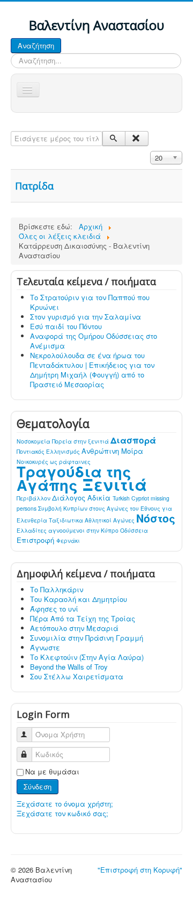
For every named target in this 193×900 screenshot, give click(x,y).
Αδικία (100, 497)
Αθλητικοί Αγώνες (110, 520)
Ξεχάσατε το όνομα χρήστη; (65, 804)
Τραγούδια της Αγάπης (74, 478)
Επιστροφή (36, 540)
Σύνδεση (37, 786)
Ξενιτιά (114, 484)
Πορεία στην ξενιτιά (81, 441)
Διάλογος (69, 497)
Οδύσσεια (134, 530)
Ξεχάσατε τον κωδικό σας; (62, 813)
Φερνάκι (68, 540)
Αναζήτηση (36, 45)
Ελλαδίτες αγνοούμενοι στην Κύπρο (68, 530)
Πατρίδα (34, 185)
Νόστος (155, 518)
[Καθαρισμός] (136, 138)
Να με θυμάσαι (52, 771)
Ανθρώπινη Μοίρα (112, 451)
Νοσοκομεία (34, 441)
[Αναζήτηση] (113, 138)
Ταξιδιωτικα (67, 520)
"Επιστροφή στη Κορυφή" (140, 870)
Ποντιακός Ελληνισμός (49, 451)
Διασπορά (133, 440)
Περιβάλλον (34, 498)
